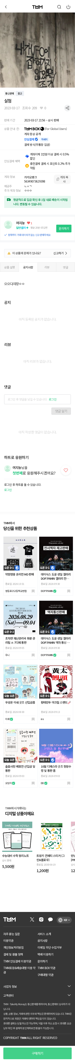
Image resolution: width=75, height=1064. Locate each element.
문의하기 (64, 228)
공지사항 (28, 267)
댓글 (65, 267)
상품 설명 (9, 267)
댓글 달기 (61, 410)
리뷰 (46, 267)
